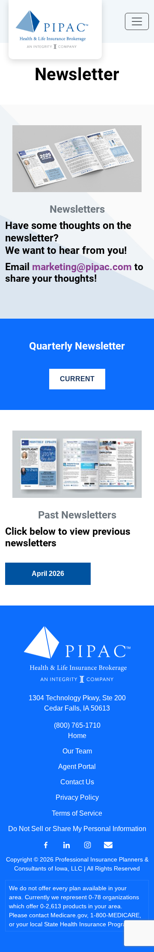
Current (77, 379)
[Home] (51, 28)
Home (77, 735)
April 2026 (48, 573)
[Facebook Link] (45, 845)
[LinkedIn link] (66, 845)
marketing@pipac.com (82, 266)
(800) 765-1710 (77, 725)
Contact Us (77, 782)
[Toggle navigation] (137, 21)
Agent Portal (77, 766)
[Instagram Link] (87, 845)
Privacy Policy (77, 797)
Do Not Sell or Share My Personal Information (77, 828)
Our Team (77, 751)
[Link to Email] (108, 845)
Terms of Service (77, 813)
